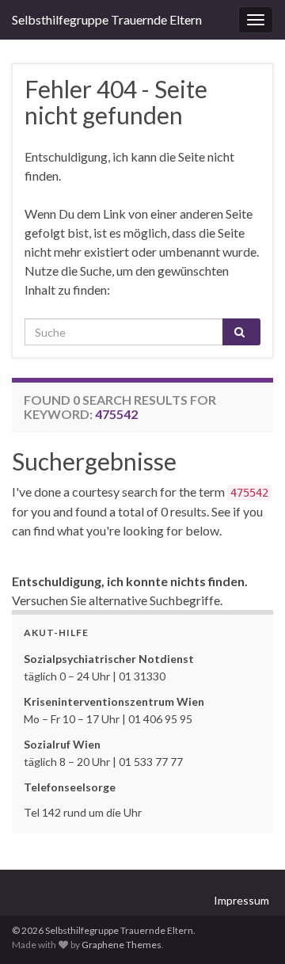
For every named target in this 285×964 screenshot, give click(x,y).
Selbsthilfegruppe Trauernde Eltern (107, 19)
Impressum (241, 900)
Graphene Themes (122, 945)
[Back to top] (249, 928)
